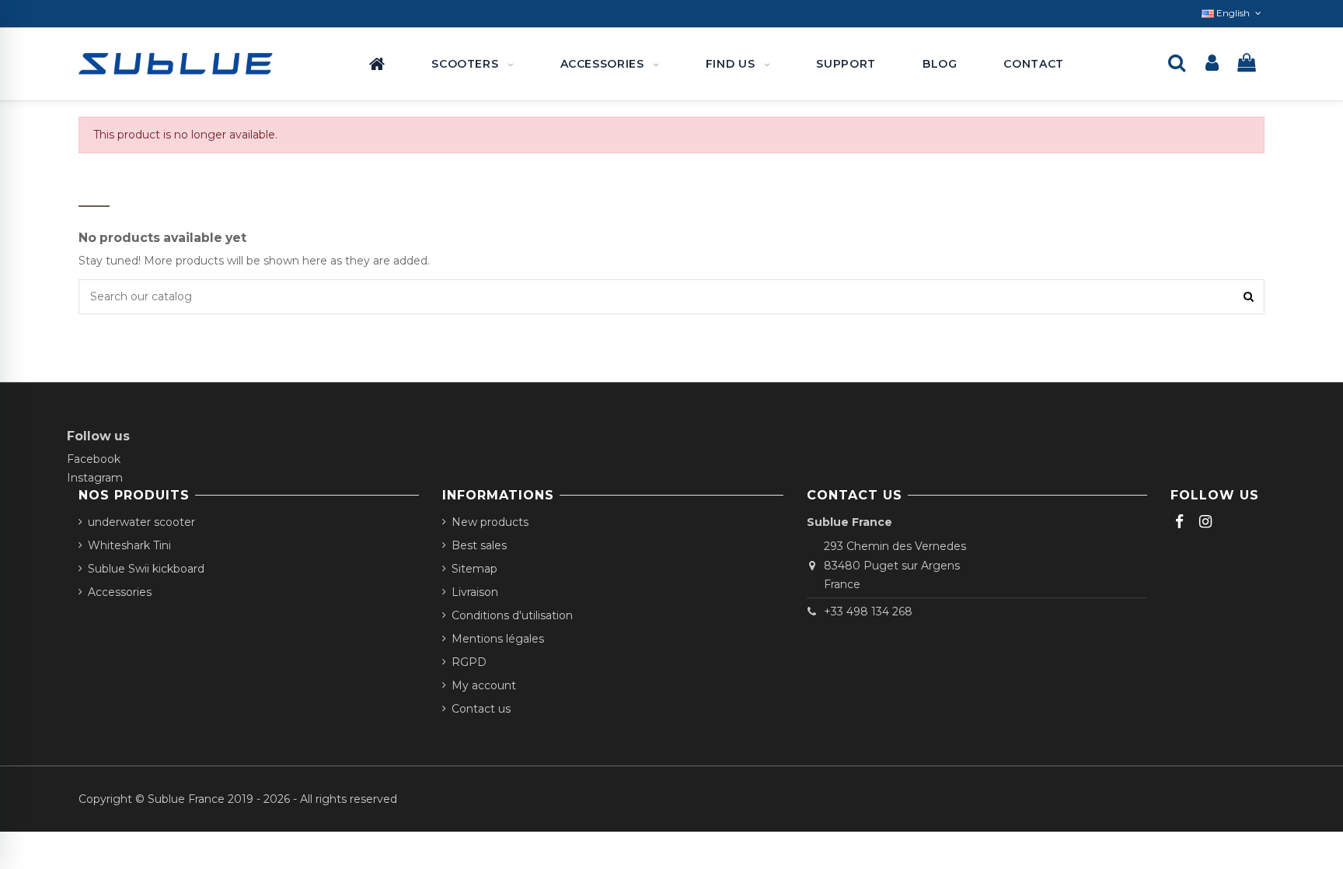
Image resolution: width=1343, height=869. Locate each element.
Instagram (95, 478)
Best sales (479, 545)
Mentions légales (498, 639)
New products (490, 522)
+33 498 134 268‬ (868, 611)
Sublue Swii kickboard (146, 569)
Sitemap (474, 569)
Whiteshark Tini (129, 545)
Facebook (93, 459)
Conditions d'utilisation (512, 615)
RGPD (469, 662)
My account (484, 685)
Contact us (481, 709)
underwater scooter (141, 522)
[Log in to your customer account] (1212, 64)
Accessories (120, 592)
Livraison (475, 592)
